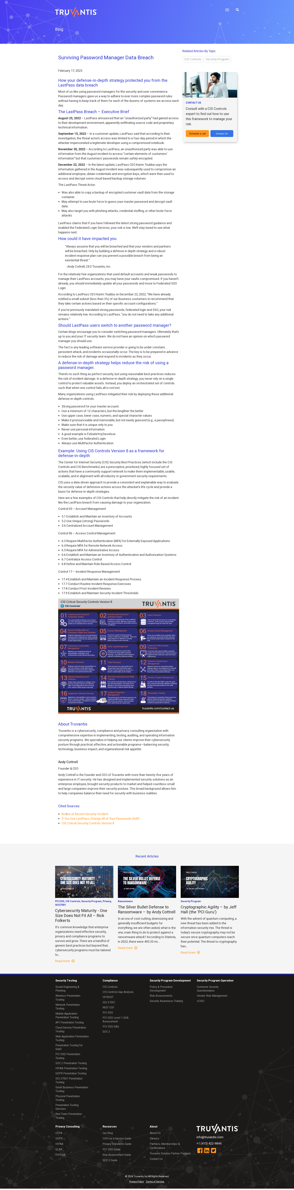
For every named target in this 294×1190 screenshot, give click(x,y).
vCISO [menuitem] (200, 1001)
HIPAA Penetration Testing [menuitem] (71, 1068)
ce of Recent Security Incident (87, 814)
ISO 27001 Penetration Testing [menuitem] (69, 1080)
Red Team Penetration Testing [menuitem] (68, 1116)
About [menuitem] (153, 1127)
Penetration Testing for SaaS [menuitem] (69, 1047)
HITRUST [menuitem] (108, 997)
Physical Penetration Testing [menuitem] (67, 1098)
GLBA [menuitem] (58, 1149)
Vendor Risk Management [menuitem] (212, 996)
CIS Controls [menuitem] (110, 987)
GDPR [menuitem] (59, 1139)
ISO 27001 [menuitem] (109, 1002)
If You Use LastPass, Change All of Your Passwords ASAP (101, 818)
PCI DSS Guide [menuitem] (111, 1149)
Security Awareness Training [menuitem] (166, 1001)
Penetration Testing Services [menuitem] (67, 1107)
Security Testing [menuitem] (66, 981)
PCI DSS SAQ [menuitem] (111, 1027)
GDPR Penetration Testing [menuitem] (70, 1073)
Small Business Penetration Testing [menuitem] (71, 1089)
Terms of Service (155, 1182)
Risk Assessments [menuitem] (161, 996)
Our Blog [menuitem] (108, 1133)
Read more (63, 961)
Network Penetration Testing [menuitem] (67, 1007)
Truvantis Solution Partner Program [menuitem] (170, 1154)
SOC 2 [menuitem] (106, 1032)
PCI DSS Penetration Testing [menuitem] (67, 1056)
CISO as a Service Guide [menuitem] (117, 1139)
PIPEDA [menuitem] (60, 1155)
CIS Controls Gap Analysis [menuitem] (118, 992)
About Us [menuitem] (155, 1133)
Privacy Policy (136, 1182)
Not (64, 814)
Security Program (217, 59)
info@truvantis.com (210, 1137)
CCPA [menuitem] (58, 1133)
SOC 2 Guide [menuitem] (110, 1160)
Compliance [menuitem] (110, 981)
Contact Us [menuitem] (156, 1159)
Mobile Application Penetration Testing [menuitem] (67, 1015)
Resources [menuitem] (110, 1127)
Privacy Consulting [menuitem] (67, 1127)
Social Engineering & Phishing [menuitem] (67, 989)
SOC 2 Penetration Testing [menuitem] (71, 1063)
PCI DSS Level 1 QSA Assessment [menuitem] (115, 1020)
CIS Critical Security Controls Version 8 (88, 823)
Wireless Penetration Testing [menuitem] (67, 998)
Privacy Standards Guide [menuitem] (117, 1144)
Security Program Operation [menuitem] (215, 981)
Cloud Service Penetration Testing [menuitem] (70, 1029)
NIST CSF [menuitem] (108, 1008)
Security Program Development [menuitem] (170, 981)
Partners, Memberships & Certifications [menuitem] (165, 1146)
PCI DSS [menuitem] (108, 1013)
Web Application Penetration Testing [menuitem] (72, 1038)
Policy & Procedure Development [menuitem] (161, 989)
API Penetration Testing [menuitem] (69, 1023)
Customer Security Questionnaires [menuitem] (208, 989)
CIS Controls (192, 59)
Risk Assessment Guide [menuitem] (117, 1155)
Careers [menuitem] (154, 1139)
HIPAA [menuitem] (59, 1144)
